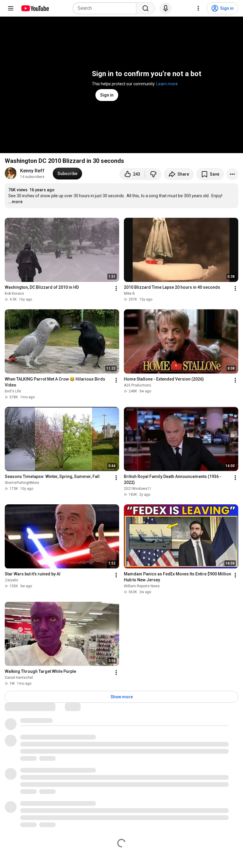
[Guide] (10, 8)
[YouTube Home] (35, 8)
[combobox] (106, 8)
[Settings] (198, 8)
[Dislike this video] (153, 174)
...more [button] (15, 201)
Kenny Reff (32, 171)
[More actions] (232, 174)
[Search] (145, 8)
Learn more (167, 83)
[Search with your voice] (166, 8)
